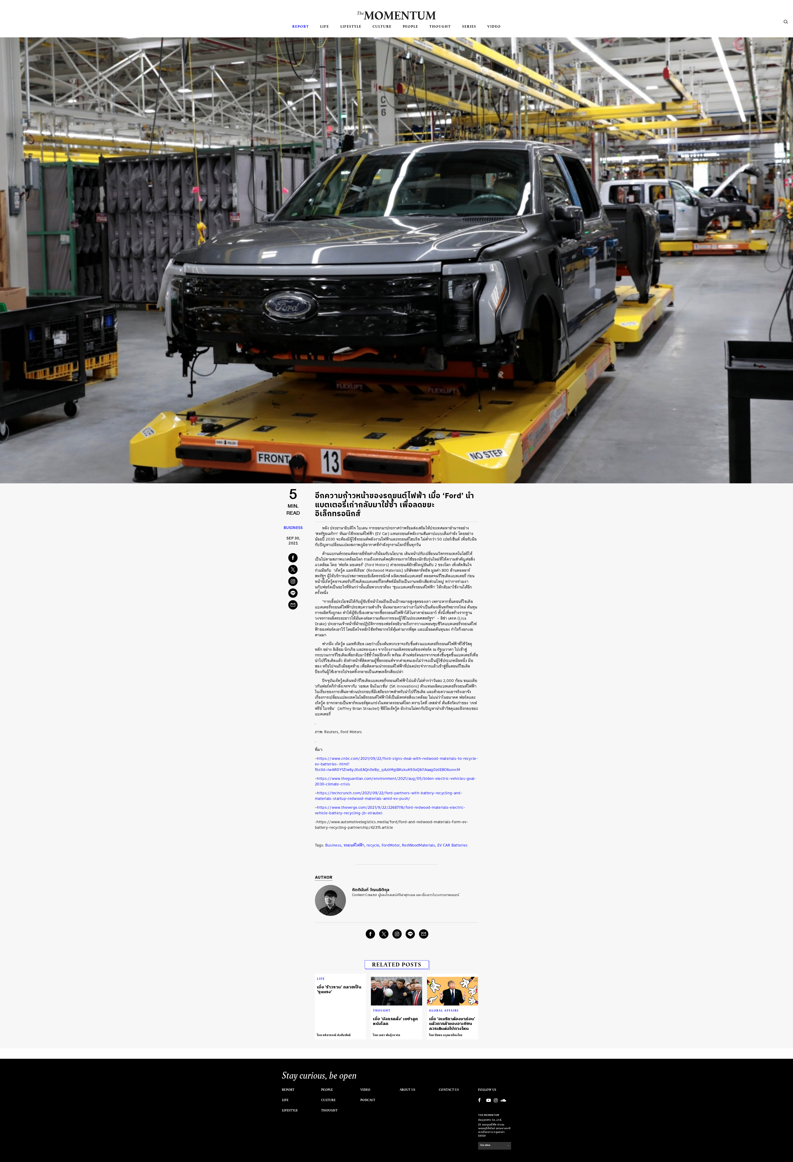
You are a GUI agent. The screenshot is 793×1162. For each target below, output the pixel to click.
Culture (382, 26)
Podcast (367, 1100)
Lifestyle (350, 26)
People (410, 26)
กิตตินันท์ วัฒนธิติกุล (370, 890)
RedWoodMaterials (418, 845)
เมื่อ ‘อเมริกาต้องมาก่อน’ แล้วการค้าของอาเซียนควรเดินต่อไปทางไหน (452, 1023)
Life (324, 26)
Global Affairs (444, 1010)
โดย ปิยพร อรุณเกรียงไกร (446, 1035)
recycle (373, 845)
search (786, 22)
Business (293, 528)
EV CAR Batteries (452, 845)
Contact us (449, 1090)
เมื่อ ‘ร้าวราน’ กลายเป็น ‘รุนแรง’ (339, 989)
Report (300, 26)
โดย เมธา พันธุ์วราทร (386, 1035)
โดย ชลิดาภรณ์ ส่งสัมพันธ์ (334, 1035)
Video (494, 26)
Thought (440, 26)
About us (407, 1090)
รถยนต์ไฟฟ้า (354, 845)
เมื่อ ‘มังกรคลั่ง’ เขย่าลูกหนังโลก (395, 1021)
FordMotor (391, 845)
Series (469, 26)
